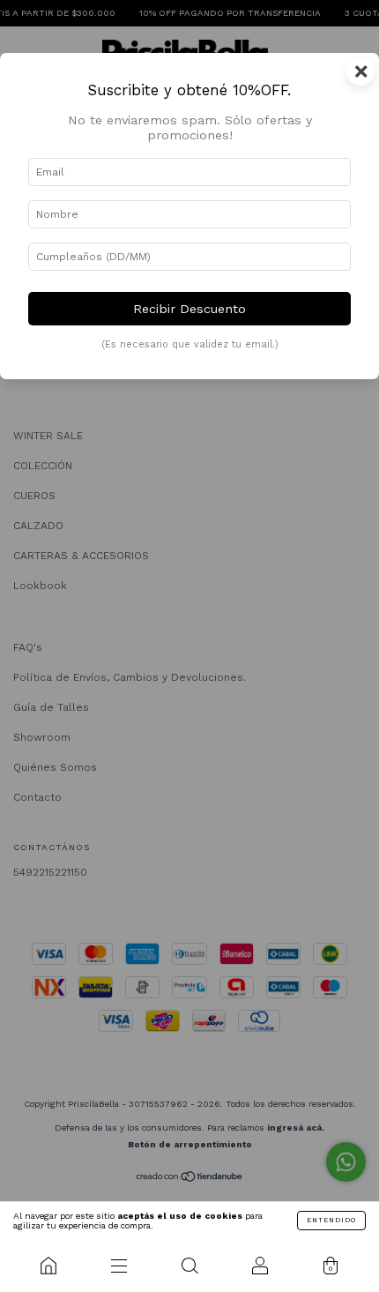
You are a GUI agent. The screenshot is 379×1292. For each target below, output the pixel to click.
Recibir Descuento (189, 309)
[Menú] (119, 1265)
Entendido (331, 1220)
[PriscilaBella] (48, 1265)
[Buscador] (189, 1265)
